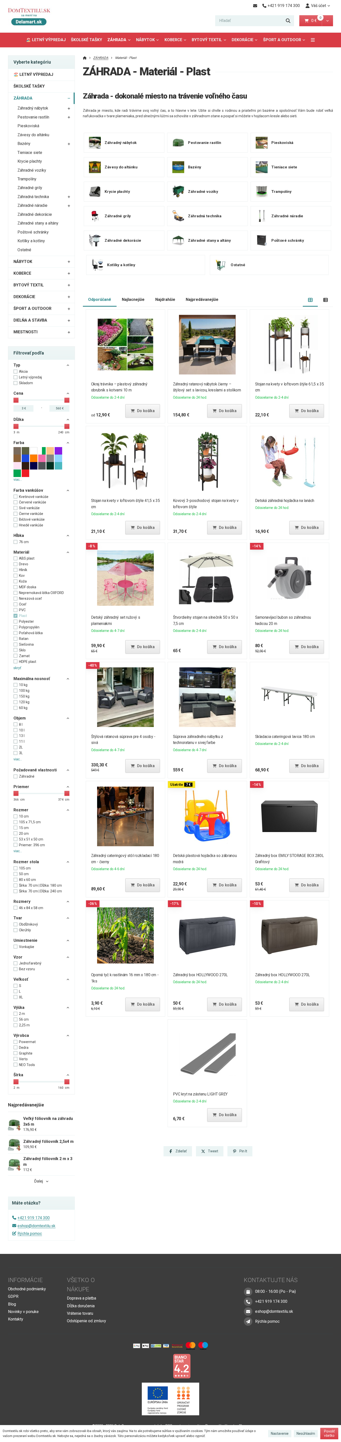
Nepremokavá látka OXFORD (41, 593)
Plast (23, 616)
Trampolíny (26, 179)
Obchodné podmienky (27, 1289)
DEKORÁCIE (242, 39)
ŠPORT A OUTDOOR (282, 39)
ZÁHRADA (120, 41)
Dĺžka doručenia (81, 1306)
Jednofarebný (30, 963)
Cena (18, 393)
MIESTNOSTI (25, 332)
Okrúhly (25, 930)
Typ (16, 365)
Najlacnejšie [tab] (133, 299)
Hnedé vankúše (31, 525)
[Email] (255, 5)
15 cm (24, 828)
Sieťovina (26, 644)
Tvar (17, 918)
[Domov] (33, 16)
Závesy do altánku (33, 134)
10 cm (24, 816)
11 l (21, 741)
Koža (23, 581)
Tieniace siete (29, 152)
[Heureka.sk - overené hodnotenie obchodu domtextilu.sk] (161, 1365)
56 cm (24, 1019)
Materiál (21, 552)
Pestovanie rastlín (33, 117)
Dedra (23, 1048)
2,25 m (24, 1025)
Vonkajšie (26, 947)
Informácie (25, 1280)
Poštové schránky (33, 232)
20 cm (24, 834)
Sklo (22, 650)
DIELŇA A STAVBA (30, 320)
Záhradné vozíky (31, 170)
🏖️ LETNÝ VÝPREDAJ (46, 39)
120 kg (24, 702)
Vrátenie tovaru (80, 1313)
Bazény (23, 143)
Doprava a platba (81, 1298)
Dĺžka (18, 419)
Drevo (23, 564)
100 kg (24, 691)
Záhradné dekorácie (34, 214)
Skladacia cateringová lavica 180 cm (285, 736)
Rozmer (20, 810)
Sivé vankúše (29, 508)
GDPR (13, 1296)
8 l (20, 724)
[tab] (310, 300)
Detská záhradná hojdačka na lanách (285, 500)
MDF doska (27, 587)
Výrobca (21, 1035)
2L (21, 747)
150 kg (24, 696)
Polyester (26, 621)
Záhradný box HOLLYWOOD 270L (200, 974)
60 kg (23, 708)
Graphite (25, 1053)
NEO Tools (27, 1065)
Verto (23, 1059)
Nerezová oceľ (30, 599)
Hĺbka (18, 535)
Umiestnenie (25, 940)
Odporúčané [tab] (99, 299)
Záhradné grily (29, 187)
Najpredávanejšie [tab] (202, 299)
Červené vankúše (32, 502)
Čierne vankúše (31, 514)
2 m (22, 1014)
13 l (21, 736)
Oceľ (22, 604)
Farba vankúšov (28, 490)
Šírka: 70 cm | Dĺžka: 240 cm (40, 891)
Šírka (18, 1075)
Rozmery (21, 901)
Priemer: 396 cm (32, 845)
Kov (22, 576)
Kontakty (15, 1319)
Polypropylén (29, 627)
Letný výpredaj (30, 377)
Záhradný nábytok (32, 108)
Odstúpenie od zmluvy (86, 1321)
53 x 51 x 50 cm (31, 839)
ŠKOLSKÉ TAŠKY (86, 39)
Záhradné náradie (32, 205)
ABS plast (26, 558)
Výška (18, 1007)
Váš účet (318, 5)
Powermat (27, 1042)
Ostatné (24, 249)
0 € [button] (316, 20)
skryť (17, 668)
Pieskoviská (28, 125)
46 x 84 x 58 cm (31, 908)
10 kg (23, 685)
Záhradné (26, 776)
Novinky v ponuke (23, 1311)
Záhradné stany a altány (37, 223)
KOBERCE (173, 39)
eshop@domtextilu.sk (36, 1225)
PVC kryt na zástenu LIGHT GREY (200, 1094)
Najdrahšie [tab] (165, 299)
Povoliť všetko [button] (329, 1433)
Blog (12, 1304)
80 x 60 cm (27, 880)
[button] (327, 20)
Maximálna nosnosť (31, 678)
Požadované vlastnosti (35, 770)
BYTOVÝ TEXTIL (207, 39)
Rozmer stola (26, 861)
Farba (18, 442)
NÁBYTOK (145, 39)
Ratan (23, 639)
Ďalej (38, 1181)
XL (21, 997)
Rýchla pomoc (29, 1233)
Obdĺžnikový (28, 924)
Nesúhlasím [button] (306, 1434)
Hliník (23, 570)
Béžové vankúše (32, 519)
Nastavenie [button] (280, 1434)
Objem (19, 718)
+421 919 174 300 (33, 1217)
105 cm (25, 868)
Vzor (17, 957)
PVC (22, 610)
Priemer (21, 786)
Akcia (23, 371)
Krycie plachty (29, 161)
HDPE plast (27, 662)
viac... (17, 479)
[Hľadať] (288, 20)
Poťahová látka (31, 633)
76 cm (24, 542)
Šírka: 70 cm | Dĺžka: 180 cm (40, 885)
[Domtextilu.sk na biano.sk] (182, 1365)
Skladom (26, 383)
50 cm (24, 874)
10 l (21, 730)
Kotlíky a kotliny (31, 241)
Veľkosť (20, 979)
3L (21, 753)
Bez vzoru (27, 969)
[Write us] (248, 1321)
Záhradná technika (33, 196)
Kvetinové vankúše (33, 497)
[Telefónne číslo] (248, 1301)
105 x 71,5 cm (30, 822)
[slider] (15, 400)
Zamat (24, 656)
